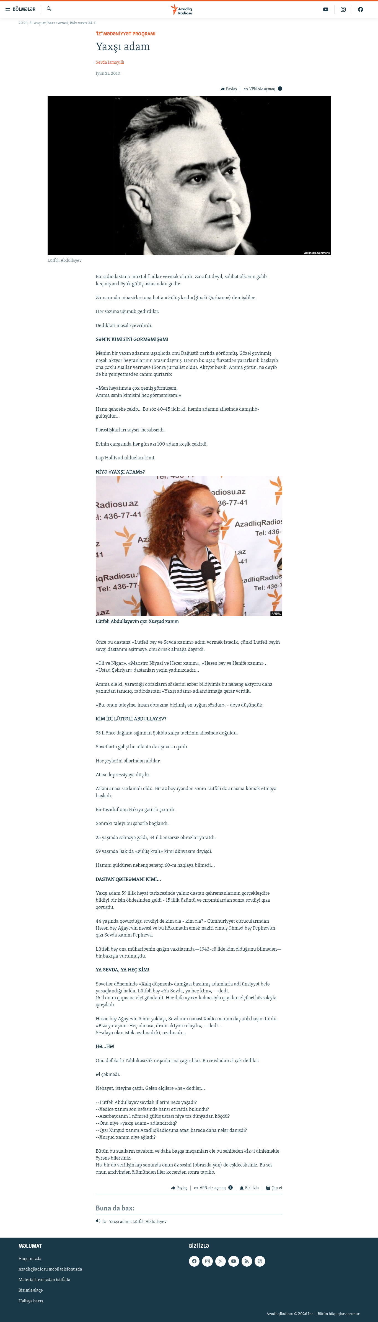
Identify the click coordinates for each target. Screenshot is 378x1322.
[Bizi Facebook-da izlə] (360, 9)
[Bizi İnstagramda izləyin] (343, 9)
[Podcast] (260, 1261)
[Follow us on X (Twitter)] (220, 1261)
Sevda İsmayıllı (110, 62)
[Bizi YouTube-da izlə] (326, 9)
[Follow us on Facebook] (194, 1261)
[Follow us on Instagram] (207, 1261)
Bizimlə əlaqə (31, 1290)
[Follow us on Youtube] (233, 1261)
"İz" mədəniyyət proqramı (126, 34)
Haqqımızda (30, 1259)
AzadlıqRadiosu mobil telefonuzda (50, 1269)
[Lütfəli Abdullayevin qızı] (189, 615)
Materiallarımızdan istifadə (44, 1280)
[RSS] (247, 1261)
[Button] (229, 89)
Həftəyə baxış (31, 1301)
